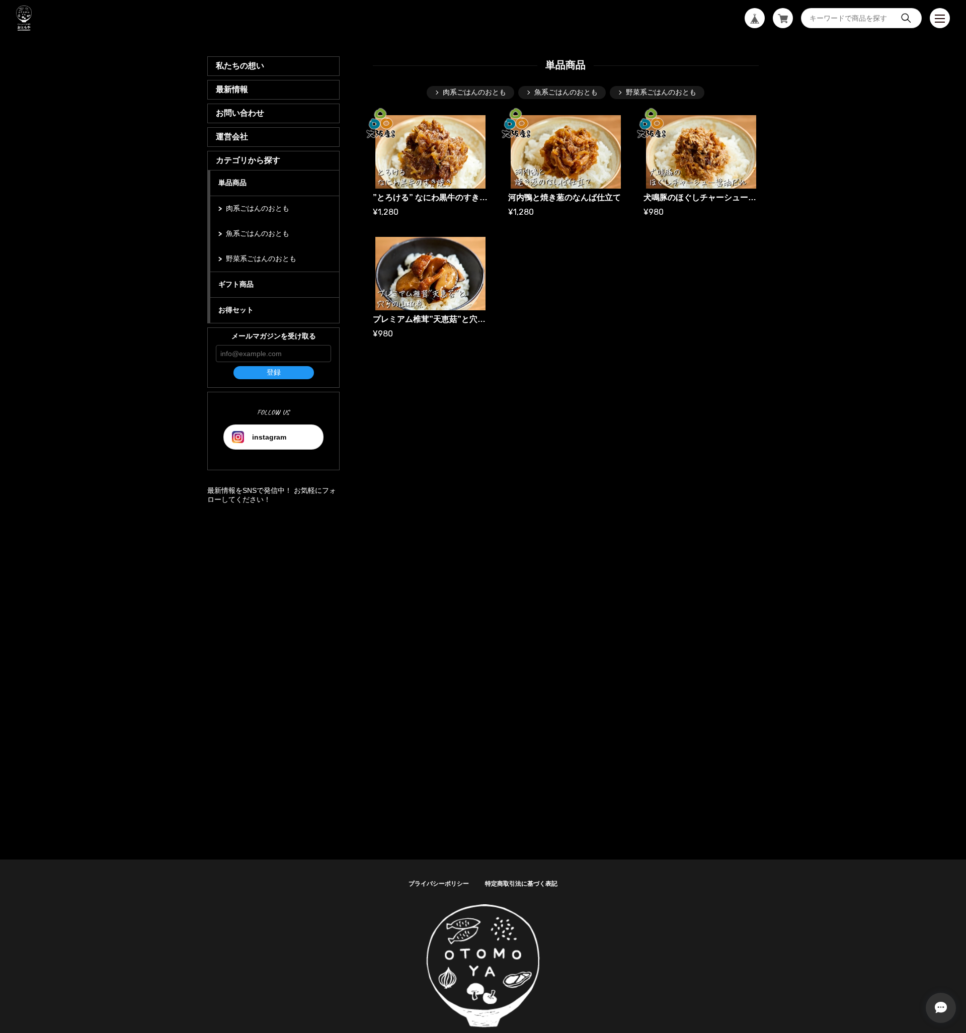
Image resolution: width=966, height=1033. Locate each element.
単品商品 (232, 183)
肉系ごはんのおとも (257, 208)
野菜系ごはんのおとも (261, 258)
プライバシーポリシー (439, 883)
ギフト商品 (236, 284)
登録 (274, 372)
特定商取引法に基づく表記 (521, 883)
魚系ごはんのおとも (257, 233)
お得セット (236, 310)
